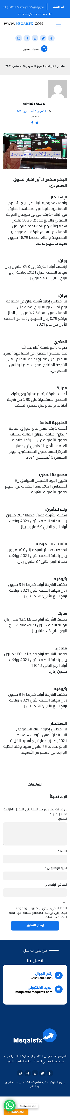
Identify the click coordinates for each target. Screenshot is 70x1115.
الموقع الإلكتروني (55, 884)
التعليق (61, 818)
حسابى (26, 49)
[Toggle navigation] (58, 26)
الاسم (62, 851)
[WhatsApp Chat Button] (10, 1105)
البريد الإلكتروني (56, 867)
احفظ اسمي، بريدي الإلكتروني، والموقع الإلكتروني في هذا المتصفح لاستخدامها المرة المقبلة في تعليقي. (38, 913)
